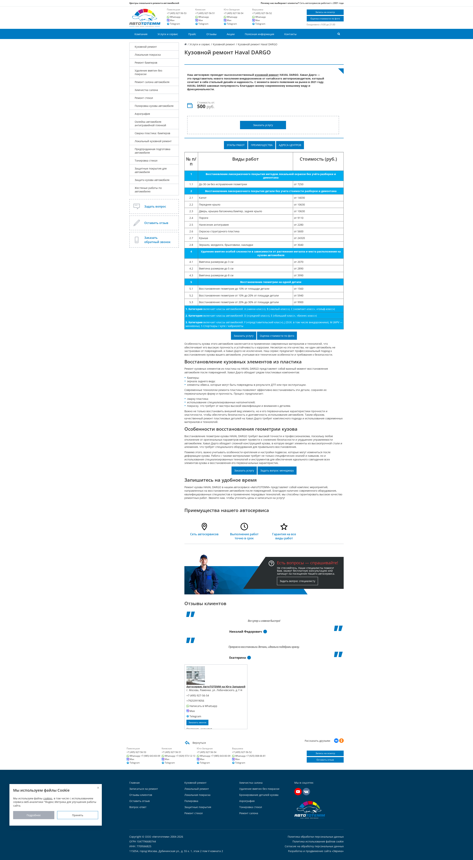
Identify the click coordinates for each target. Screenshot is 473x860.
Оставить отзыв (325, 759)
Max (172, 20)
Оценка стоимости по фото (325, 18)
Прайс (192, 34)
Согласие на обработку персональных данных (314, 846)
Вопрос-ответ (138, 807)
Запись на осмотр (325, 12)
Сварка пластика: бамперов (152, 133)
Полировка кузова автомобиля (154, 106)
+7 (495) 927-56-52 (262, 13)
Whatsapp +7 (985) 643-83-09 (145, 756)
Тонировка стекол (146, 160)
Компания (141, 34)
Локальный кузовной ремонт (153, 141)
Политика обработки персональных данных (316, 836)
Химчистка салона (146, 90)
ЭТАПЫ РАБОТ (236, 145)
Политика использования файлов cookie (318, 841)
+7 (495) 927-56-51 (205, 13)
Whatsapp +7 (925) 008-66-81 (250, 756)
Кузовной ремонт (146, 46)
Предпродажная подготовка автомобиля (152, 150)
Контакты (290, 34)
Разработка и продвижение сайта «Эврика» (316, 851)
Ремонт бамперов (146, 62)
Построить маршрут (199, 729)
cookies (47, 798)
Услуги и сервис (168, 34)
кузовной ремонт (267, 75)
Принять (77, 815)
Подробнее (34, 815)
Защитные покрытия (197, 807)
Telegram (175, 24)
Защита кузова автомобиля (152, 180)
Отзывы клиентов (140, 795)
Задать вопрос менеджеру (277, 470)
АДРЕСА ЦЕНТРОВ (290, 145)
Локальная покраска (148, 54)
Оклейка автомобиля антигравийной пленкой (150, 123)
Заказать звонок (197, 722)
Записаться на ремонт (143, 789)
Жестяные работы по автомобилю (148, 189)
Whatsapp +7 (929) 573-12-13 (180, 756)
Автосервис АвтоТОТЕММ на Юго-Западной (215, 686)
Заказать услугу (263, 125)
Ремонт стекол (144, 98)
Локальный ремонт (196, 789)
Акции (231, 34)
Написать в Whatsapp (203, 706)
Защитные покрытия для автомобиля (151, 170)
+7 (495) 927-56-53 (176, 13)
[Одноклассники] (341, 740)
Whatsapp (175, 17)
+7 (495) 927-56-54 (233, 13)
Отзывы (211, 34)
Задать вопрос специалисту (297, 581)
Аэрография (142, 114)
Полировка (191, 801)
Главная (134, 782)
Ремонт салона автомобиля (152, 82)
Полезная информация (259, 34)
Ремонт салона (248, 813)
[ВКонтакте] (336, 740)
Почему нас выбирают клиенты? (280, 3)
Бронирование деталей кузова (258, 795)
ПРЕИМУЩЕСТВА (262, 145)
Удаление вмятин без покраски (148, 72)
